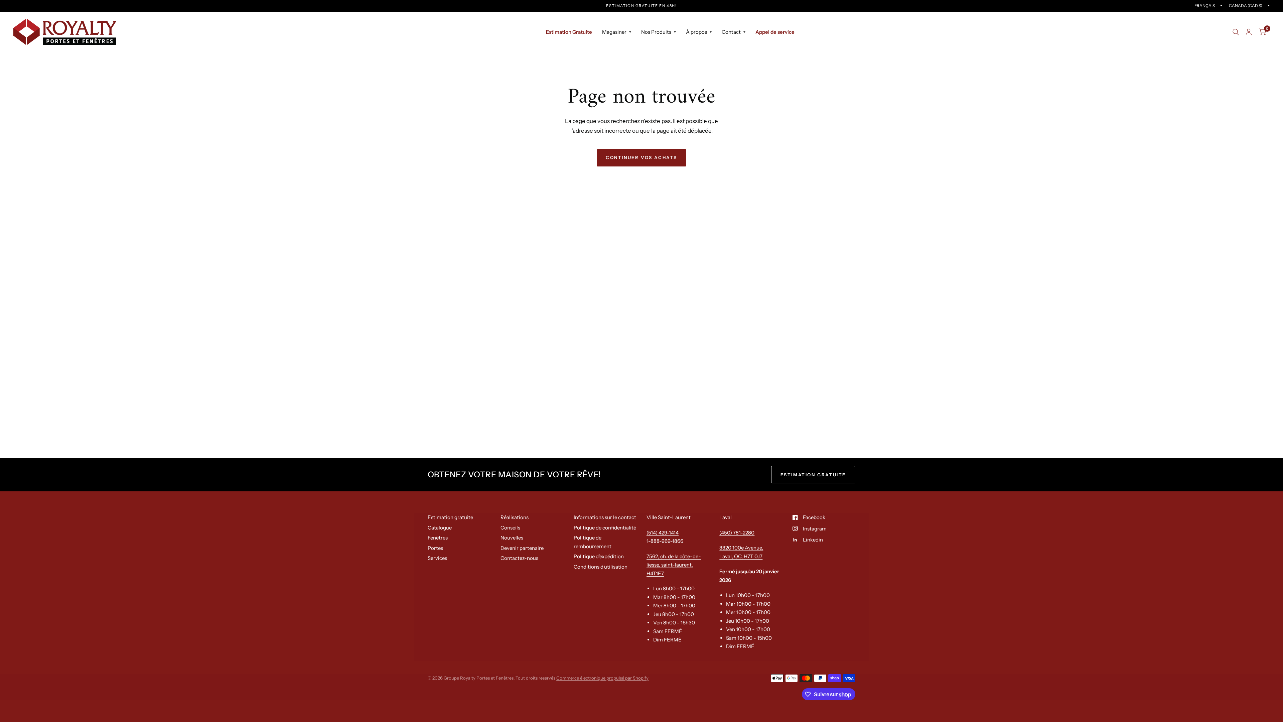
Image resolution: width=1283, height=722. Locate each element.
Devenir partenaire (522, 548)
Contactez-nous (519, 558)
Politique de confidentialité (605, 527)
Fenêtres (438, 537)
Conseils (510, 527)
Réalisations (515, 517)
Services (437, 558)
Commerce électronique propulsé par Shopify (602, 678)
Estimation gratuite (450, 517)
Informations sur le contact (605, 517)
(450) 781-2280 (736, 532)
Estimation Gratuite (569, 32)
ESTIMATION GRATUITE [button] (813, 474)
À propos (696, 32)
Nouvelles (512, 537)
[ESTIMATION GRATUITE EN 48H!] (641, 6)
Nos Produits (656, 32)
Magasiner (614, 32)
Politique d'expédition (599, 556)
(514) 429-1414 (663, 532)
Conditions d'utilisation (600, 567)
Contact (731, 32)
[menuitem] (569, 32)
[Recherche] (1235, 32)
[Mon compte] (1248, 32)
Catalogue (440, 527)
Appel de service (775, 32)
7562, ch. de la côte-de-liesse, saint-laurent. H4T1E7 (674, 565)
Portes (435, 548)
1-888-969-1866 (665, 541)
